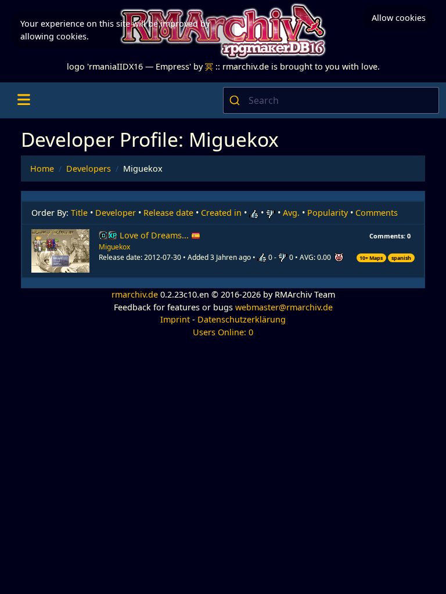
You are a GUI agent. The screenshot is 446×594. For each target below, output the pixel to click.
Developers (88, 168)
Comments (376, 212)
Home (42, 168)
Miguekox (114, 247)
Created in (221, 212)
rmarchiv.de (135, 294)
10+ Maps (371, 258)
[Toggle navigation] (23, 100)
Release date (168, 212)
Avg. (291, 212)
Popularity (327, 212)
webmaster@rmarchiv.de (284, 307)
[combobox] (331, 100)
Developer (115, 212)
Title (79, 212)
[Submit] (236, 100)
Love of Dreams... (155, 235)
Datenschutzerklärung (241, 319)
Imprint (175, 319)
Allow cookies (399, 17)
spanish (401, 258)
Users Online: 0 (223, 332)
